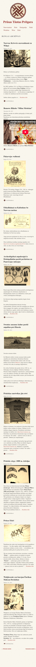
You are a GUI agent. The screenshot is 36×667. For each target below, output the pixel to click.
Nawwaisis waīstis (31, 649)
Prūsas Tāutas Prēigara (18, 21)
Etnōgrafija (23, 27)
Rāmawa (18, 362)
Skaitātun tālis (23, 97)
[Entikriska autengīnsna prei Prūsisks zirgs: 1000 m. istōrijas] (19, 474)
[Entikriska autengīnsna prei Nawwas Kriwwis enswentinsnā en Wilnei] (19, 58)
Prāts (15, 27)
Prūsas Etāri (9, 520)
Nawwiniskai (7, 27)
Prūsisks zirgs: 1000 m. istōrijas (17, 461)
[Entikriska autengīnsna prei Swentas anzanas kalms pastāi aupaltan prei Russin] (19, 340)
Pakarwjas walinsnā (12, 156)
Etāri (19, 30)
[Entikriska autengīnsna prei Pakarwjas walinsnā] (19, 174)
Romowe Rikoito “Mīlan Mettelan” (18, 108)
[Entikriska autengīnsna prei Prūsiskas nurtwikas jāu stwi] (19, 410)
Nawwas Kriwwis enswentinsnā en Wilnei (18, 44)
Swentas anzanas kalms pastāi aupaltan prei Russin (16, 325)
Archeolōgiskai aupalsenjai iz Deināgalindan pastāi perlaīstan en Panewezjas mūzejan (18, 259)
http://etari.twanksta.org (23, 432)
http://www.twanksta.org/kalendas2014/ (14, 244)
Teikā (31, 27)
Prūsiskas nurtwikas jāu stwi (15, 393)
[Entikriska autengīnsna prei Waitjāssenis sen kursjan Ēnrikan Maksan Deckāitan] (19, 597)
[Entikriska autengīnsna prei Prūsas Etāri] (19, 533)
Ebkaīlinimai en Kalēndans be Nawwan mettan (16, 209)
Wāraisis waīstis (6, 649)
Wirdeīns (6, 30)
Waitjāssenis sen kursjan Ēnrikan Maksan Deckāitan (17, 578)
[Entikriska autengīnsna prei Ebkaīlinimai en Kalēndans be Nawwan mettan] (19, 221)
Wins (13, 30)
